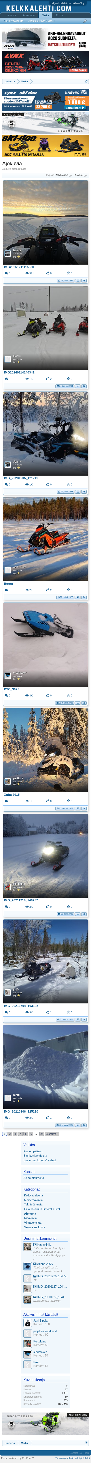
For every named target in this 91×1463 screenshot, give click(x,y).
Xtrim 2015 (12, 794)
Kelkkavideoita (33, 1195)
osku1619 (19, 567)
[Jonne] (27, 1279)
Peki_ (37, 1362)
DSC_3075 (11, 689)
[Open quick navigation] (86, 81)
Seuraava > (52, 1134)
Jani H (17, 461)
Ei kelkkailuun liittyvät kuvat (42, 1209)
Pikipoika (19, 884)
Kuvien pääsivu (33, 1151)
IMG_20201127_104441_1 (52, 1286)
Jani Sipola (40, 1320)
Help (86, 1453)
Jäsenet (60, 15)
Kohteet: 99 (40, 1334)
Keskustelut (29, 15)
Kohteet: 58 (40, 1345)
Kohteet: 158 (41, 1324)
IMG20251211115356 (19, 267)
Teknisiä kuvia (33, 1204)
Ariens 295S (44, 1264)
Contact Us (76, 1453)
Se (35, 1290)
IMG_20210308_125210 (21, 1111)
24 (41, 1134)
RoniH (17, 356)
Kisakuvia (30, 1218)
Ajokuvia (17, 254)
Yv (34, 1279)
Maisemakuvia (33, 1200)
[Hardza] (27, 1267)
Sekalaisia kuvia (34, 1227)
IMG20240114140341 (19, 372)
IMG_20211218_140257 (21, 900)
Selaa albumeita (33, 1178)
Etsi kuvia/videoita (35, 1155)
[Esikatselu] (84, 280)
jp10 (16, 989)
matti (16, 1095)
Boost (8, 583)
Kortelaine (39, 1341)
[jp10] (27, 1289)
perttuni (18, 778)
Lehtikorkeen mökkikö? (47, 1300)
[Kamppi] (27, 1247)
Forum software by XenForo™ (17, 1458)
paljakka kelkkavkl (45, 1331)
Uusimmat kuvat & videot (39, 1160)
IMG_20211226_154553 (51, 1276)
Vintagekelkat (33, 1222)
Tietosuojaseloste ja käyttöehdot (72, 1458)
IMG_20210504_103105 (21, 1006)
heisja (17, 250)
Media (45, 15)
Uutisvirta (11, 15)
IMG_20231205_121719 (21, 478)
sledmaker (20, 672)
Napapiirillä (43, 1244)
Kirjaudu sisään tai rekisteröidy (68, 3)
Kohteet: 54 (40, 1355)
